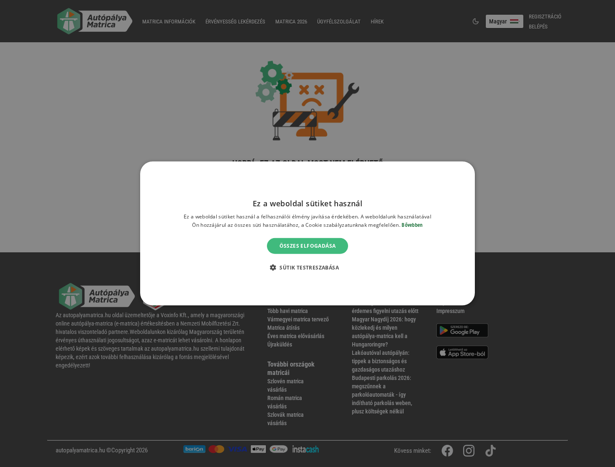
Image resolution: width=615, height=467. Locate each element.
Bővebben (412, 225)
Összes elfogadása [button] (307, 245)
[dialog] (307, 233)
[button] (307, 267)
